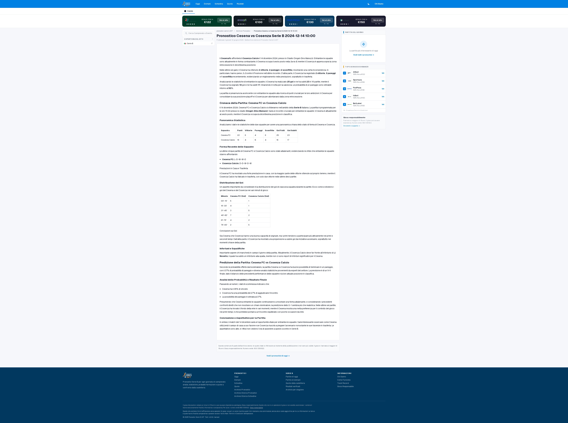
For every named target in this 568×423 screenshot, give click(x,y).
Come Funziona (343, 380)
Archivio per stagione (295, 390)
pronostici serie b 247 (225, 31)
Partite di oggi (292, 377)
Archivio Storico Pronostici (245, 393)
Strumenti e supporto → (351, 126)
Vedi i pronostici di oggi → (278, 356)
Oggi (198, 4)
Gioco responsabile (256, 408)
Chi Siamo (379, 4)
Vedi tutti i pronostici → (363, 55)
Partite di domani (293, 380)
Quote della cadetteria (295, 383)
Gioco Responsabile (345, 386)
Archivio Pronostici (243, 31)
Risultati (240, 4)
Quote (230, 4)
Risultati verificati (293, 386)
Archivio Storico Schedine (245, 396)
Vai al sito (223, 20)
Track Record (343, 383)
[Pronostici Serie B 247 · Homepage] (186, 3)
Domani (207, 4)
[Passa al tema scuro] (368, 3)
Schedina (219, 4)
